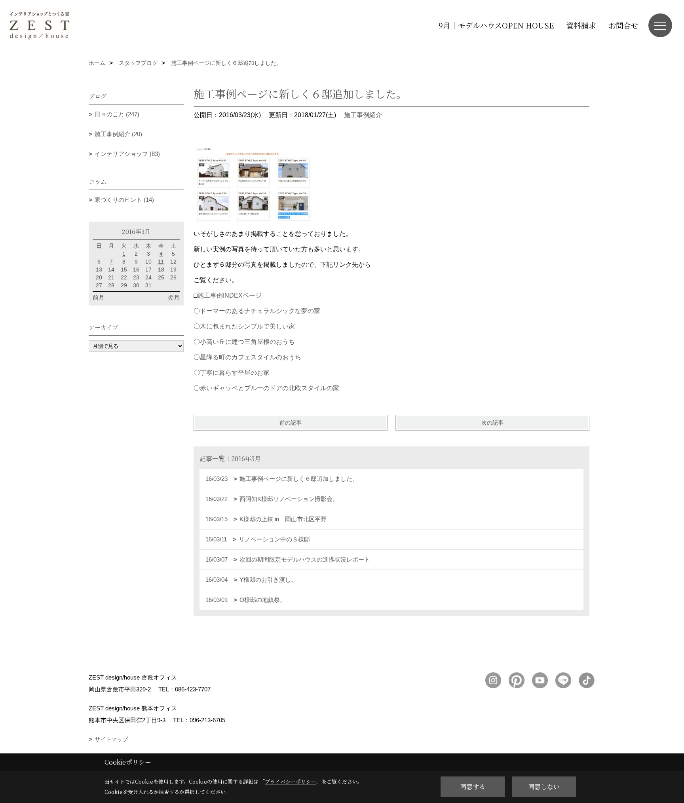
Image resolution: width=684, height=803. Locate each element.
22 (124, 277)
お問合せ (623, 25)
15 (124, 269)
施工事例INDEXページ (230, 295)
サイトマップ (111, 739)
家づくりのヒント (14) (124, 199)
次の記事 (492, 423)
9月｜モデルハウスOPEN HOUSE (496, 25)
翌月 (174, 297)
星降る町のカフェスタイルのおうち (250, 357)
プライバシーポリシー (290, 781)
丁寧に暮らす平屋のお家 (235, 372)
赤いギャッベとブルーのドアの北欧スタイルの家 (269, 388)
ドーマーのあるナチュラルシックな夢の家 (260, 311)
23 (136, 277)
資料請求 (581, 25)
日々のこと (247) (117, 114)
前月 (98, 297)
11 (161, 261)
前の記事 (290, 423)
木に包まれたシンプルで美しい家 (247, 326)
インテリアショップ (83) (127, 153)
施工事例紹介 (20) (118, 134)
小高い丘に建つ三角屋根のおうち (247, 341)
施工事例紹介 (363, 115)
